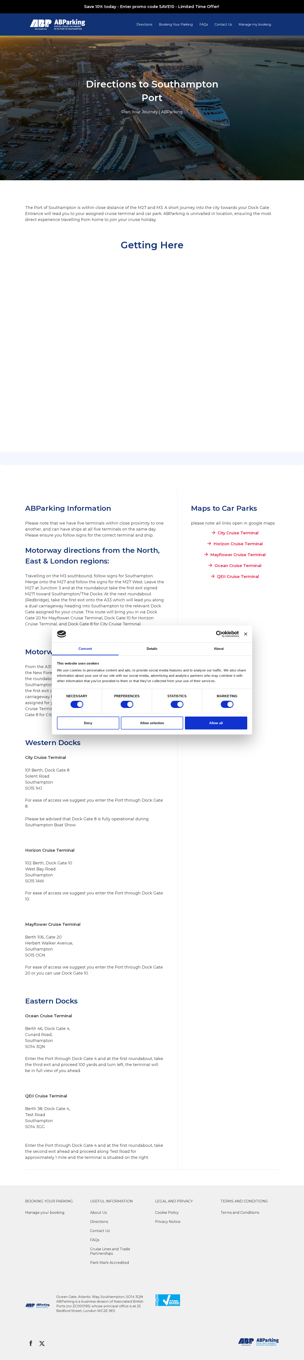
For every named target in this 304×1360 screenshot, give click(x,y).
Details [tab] (152, 649)
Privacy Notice (167, 1222)
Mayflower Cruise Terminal (238, 555)
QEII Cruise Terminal (238, 576)
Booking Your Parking (176, 24)
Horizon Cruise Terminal (238, 544)
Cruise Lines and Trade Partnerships (110, 1251)
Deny (88, 723)
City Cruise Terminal (238, 533)
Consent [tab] (85, 649)
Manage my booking (255, 24)
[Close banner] (245, 634)
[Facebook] (30, 1343)
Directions (144, 24)
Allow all (216, 723)
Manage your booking (45, 1212)
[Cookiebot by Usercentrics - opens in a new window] (219, 634)
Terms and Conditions (240, 1212)
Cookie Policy (167, 1212)
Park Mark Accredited (109, 1263)
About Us (98, 1212)
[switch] (127, 704)
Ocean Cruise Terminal (238, 565)
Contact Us (223, 24)
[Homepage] (81, 24)
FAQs (203, 24)
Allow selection (152, 723)
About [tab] (219, 649)
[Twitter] (42, 1343)
